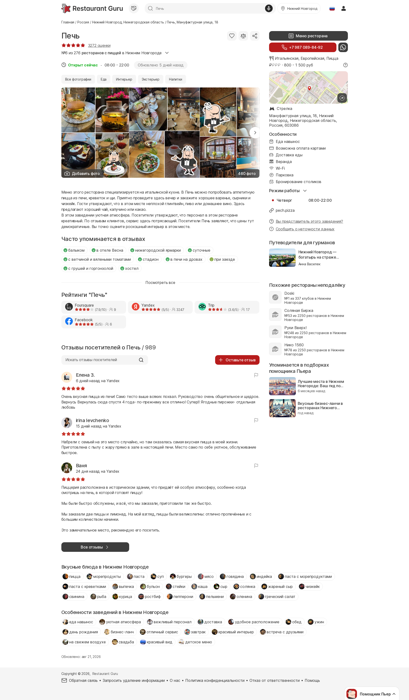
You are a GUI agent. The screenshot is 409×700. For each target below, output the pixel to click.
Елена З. (85, 375)
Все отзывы (92, 547)
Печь (70, 35)
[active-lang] (332, 8)
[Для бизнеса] (133, 8)
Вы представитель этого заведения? (309, 221)
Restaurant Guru (105, 674)
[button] (255, 132)
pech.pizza (285, 210)
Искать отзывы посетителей (91, 359)
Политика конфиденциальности (214, 680)
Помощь (312, 680)
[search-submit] (150, 8)
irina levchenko (92, 420)
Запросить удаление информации (134, 680)
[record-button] (269, 8)
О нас (175, 680)
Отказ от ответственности (275, 680)
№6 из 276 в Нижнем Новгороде (111, 52)
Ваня (81, 465)
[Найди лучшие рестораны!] (92, 8)
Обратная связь (83, 680)
